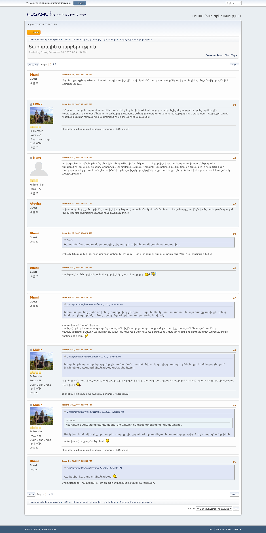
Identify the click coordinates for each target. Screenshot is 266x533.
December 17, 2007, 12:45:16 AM (77, 157)
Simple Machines (48, 529)
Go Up (31, 494)
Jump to (191, 508)
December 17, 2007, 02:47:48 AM (77, 267)
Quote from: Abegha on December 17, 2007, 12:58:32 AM (95, 304)
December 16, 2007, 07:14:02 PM (77, 104)
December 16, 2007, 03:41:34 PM (77, 74)
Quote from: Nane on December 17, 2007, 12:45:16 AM (94, 356)
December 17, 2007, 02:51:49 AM (77, 297)
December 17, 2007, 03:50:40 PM (77, 404)
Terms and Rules (223, 529)
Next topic (231, 55)
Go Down (33, 64)
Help (211, 529)
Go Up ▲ (237, 529)
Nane (37, 158)
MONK (38, 104)
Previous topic (214, 55)
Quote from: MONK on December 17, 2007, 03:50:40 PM (94, 468)
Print (235, 64)
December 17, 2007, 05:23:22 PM (77, 461)
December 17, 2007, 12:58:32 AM (77, 203)
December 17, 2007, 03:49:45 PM (77, 349)
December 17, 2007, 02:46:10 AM (77, 233)
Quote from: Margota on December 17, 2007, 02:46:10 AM (95, 411)
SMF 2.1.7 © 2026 (32, 529)
